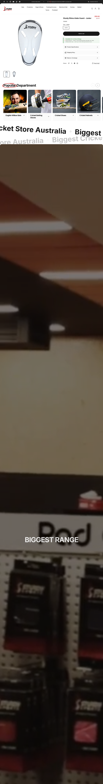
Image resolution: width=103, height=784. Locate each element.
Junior (66, 27)
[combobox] (94, 1)
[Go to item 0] (6, 74)
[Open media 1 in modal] (30, 42)
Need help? (97, 63)
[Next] (54, 45)
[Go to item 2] (14, 74)
